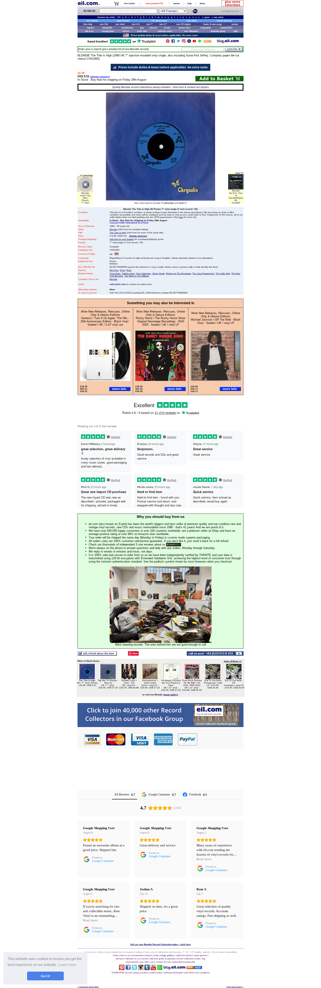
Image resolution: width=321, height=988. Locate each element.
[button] (220, 739)
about (202, 3)
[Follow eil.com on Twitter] (134, 969)
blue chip (87, 24)
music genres (200, 955)
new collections (191, 31)
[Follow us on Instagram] (183, 42)
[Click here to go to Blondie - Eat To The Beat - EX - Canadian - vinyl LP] (234, 678)
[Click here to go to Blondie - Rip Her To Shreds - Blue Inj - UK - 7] (108, 678)
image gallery (167, 955)
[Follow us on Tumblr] (189, 42)
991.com (149, 962)
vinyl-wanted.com (134, 962)
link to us (125, 955)
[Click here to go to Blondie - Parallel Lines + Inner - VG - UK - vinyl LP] (129, 678)
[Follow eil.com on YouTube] (153, 969)
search (148, 955)
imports (90, 27)
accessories (137, 955)
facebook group (218, 31)
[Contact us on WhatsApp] (199, 42)
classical (153, 27)
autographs (205, 27)
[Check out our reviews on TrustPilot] (173, 544)
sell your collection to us (128, 958)
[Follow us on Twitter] (178, 42)
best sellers (192, 20)
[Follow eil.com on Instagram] (140, 969)
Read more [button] (204, 859)
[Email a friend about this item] (97, 654)
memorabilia (226, 27)
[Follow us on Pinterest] (167, 42)
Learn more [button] (67, 965)
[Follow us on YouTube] (194, 42)
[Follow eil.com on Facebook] (128, 969)
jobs (236, 31)
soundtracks (127, 27)
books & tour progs (212, 24)
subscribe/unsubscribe (184, 962)
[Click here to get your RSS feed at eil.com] (207, 42)
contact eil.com (163, 962)
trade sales (142, 31)
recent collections (185, 958)
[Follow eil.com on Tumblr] (147, 969)
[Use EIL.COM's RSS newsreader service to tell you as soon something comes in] (194, 968)
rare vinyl (119, 24)
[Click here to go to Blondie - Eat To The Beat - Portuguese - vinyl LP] (213, 678)
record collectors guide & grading (158, 958)
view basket (129, 3)
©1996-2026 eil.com (122, 972)
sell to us (89, 31)
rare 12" (163, 24)
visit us (126, 31)
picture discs (184, 27)
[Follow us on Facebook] (173, 42)
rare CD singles (183, 24)
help (190, 3)
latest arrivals (123, 20)
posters (235, 24)
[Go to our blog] (228, 42)
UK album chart (159, 20)
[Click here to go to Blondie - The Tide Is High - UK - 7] (87, 678)
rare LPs (136, 24)
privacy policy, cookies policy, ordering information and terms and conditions (172, 972)
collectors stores (165, 31)
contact (176, 3)
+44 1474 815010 (123, 293)
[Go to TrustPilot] (121, 43)
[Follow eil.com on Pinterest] (121, 969)
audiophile (107, 27)
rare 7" (149, 24)
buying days (108, 31)
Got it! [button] (45, 976)
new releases (92, 20)
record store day (224, 20)
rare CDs (104, 24)
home (116, 955)
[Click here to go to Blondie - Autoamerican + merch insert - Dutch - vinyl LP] (150, 678)
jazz (142, 27)
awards (167, 27)
